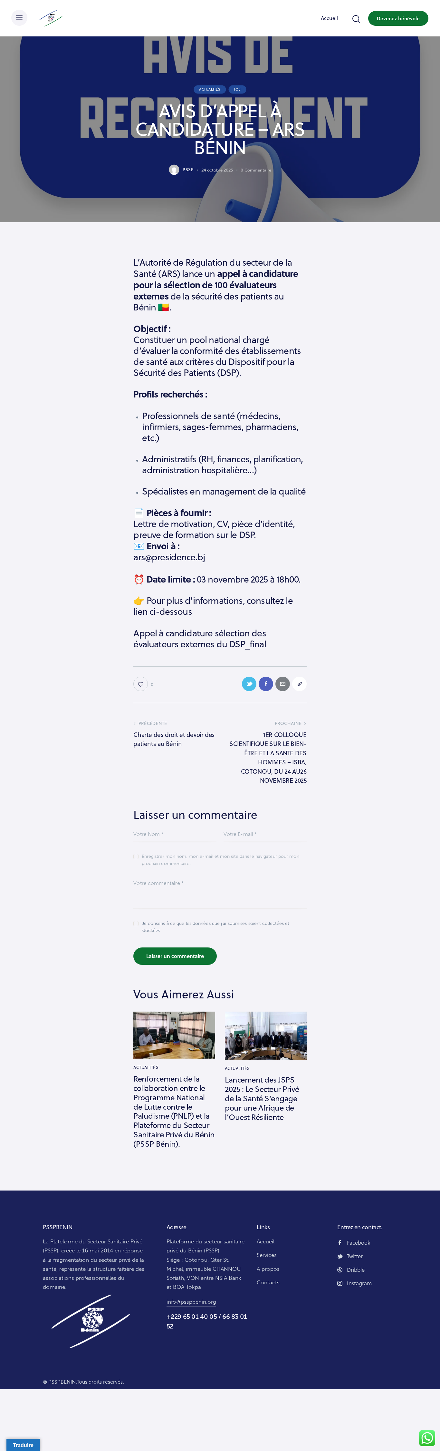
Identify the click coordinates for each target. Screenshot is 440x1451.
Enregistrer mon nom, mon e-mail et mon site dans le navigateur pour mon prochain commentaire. (220, 860)
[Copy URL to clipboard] (299, 684)
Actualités (209, 89)
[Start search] (356, 19)
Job (237, 89)
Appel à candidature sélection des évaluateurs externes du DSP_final (199, 639)
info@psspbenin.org (191, 1302)
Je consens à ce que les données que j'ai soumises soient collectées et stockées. (216, 927)
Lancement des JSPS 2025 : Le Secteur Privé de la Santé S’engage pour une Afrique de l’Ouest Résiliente (262, 1098)
